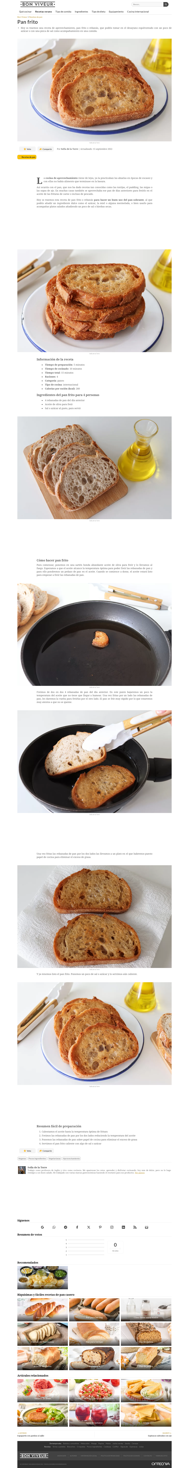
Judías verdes (117, 1443)
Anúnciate (61, 1456)
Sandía (127, 1443)
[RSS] (135, 1227)
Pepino (101, 1443)
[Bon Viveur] (37, 4)
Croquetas (81, 1447)
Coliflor (116, 1447)
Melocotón (85, 1443)
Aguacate (124, 1447)
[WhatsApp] (54, 1227)
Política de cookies (131, 1456)
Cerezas (135, 1443)
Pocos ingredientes (37, 1159)
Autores (73, 1456)
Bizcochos (71, 1447)
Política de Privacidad (110, 1456)
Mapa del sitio (161, 1456)
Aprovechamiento (71, 1159)
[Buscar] (166, 4)
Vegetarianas (55, 1159)
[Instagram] (112, 1227)
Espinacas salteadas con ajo (160, 1436)
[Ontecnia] (161, 1464)
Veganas (22, 1159)
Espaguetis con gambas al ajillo (30, 1436)
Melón (108, 1443)
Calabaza (107, 1447)
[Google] (42, 1227)
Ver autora (140, 1173)
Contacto (148, 1456)
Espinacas (133, 1447)
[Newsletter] (146, 1227)
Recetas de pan (28, 157)
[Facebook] (77, 1227)
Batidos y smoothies (71, 1443)
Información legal (89, 1456)
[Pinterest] (100, 1227)
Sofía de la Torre (37, 1167)
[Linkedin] (123, 1227)
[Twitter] (89, 1227)
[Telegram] (65, 1227)
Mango (94, 1443)
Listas (141, 1447)
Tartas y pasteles (59, 1447)
